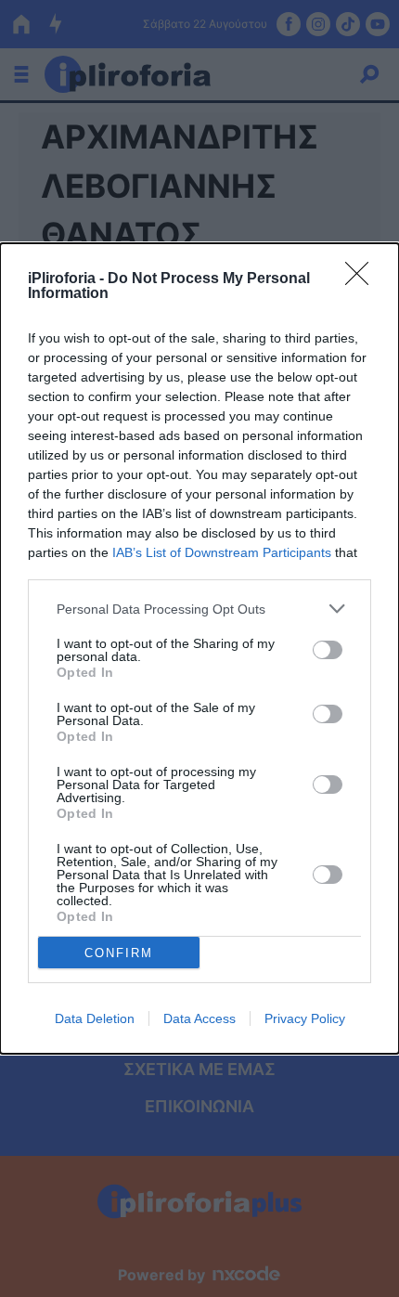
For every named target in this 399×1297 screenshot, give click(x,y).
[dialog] (199, 648)
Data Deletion (95, 1018)
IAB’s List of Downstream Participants (221, 552)
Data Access (199, 1018)
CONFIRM (118, 953)
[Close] (362, 279)
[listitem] (199, 608)
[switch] (327, 650)
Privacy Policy (304, 1018)
